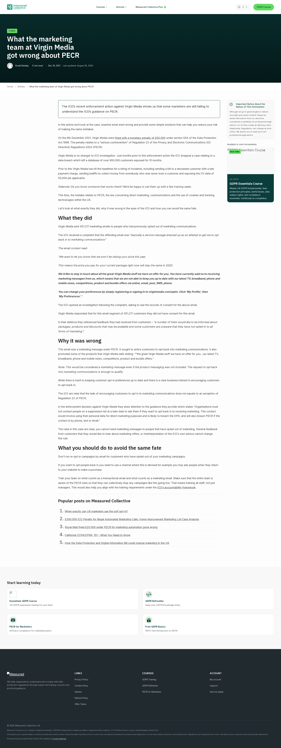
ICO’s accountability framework (176, 487)
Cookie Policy (81, 685)
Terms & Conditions (42, 739)
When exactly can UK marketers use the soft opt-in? (96, 511)
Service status (216, 692)
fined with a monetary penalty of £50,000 (140, 137)
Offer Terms (80, 704)
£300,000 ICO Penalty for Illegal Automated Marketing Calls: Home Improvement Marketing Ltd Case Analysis (132, 519)
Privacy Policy (81, 679)
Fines (12, 31)
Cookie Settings (59, 739)
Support (214, 685)
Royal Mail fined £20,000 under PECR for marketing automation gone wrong (111, 527)
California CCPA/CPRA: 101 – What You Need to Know (97, 535)
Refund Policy (81, 698)
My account (215, 679)
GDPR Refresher (150, 685)
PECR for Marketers (151, 692)
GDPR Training (149, 679)
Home (10, 86)
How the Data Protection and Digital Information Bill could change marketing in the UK (117, 543)
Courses (100, 7)
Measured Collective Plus (149, 7)
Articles (120, 7)
